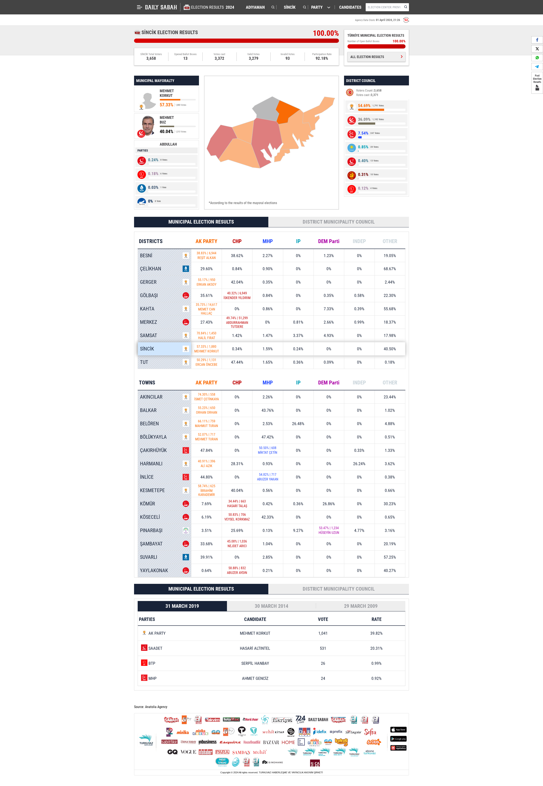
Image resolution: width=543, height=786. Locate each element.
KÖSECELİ (150, 517)
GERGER (148, 282)
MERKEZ (148, 322)
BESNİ (146, 256)
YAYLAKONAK (154, 570)
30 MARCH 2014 (271, 606)
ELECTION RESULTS (212, 7)
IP (298, 241)
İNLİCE (147, 477)
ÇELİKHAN (150, 269)
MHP (268, 241)
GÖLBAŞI (149, 295)
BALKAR (148, 410)
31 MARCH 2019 (182, 606)
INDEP (359, 241)
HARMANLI (151, 464)
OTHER (390, 241)
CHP (237, 241)
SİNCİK (147, 349)
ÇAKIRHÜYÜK (153, 450)
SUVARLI (148, 557)
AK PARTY (206, 241)
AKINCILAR (151, 397)
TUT (144, 362)
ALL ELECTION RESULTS (367, 57)
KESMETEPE (152, 490)
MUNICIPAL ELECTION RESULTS (201, 222)
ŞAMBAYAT (151, 544)
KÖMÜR (147, 504)
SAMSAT (148, 335)
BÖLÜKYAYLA (153, 437)
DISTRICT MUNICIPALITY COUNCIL (339, 222)
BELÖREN (149, 424)
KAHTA (147, 309)
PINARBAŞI (151, 530)
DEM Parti (328, 241)
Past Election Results (537, 78)
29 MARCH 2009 (361, 606)
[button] (259, 7)
